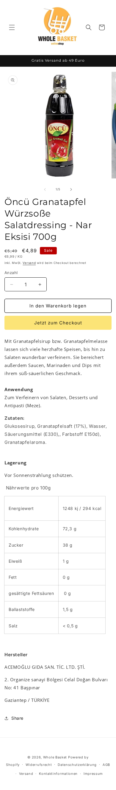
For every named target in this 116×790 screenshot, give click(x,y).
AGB (106, 765)
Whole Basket (55, 757)
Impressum (93, 774)
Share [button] (17, 718)
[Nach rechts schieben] (71, 189)
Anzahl (11, 272)
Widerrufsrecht (39, 765)
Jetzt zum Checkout (58, 323)
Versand (29, 263)
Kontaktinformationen (58, 774)
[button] (11, 27)
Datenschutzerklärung (77, 765)
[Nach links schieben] (44, 189)
